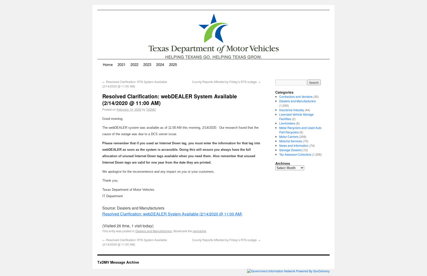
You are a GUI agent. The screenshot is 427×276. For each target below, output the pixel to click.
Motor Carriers (289, 136)
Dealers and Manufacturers (153, 231)
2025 (173, 64)
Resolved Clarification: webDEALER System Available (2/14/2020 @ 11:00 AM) (172, 214)
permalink (199, 231)
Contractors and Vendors (296, 96)
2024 (160, 64)
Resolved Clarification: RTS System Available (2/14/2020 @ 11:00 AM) (134, 84)
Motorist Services (290, 141)
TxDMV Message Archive (118, 262)
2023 (147, 64)
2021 (122, 64)
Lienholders (287, 123)
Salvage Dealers (290, 150)
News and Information (294, 145)
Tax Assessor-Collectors (295, 154)
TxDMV (151, 109)
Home (108, 64)
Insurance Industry (291, 110)
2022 (134, 64)
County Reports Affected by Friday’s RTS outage (226, 82)
